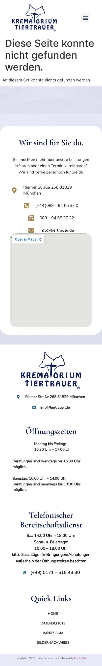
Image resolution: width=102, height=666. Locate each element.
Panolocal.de (80, 658)
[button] (85, 18)
